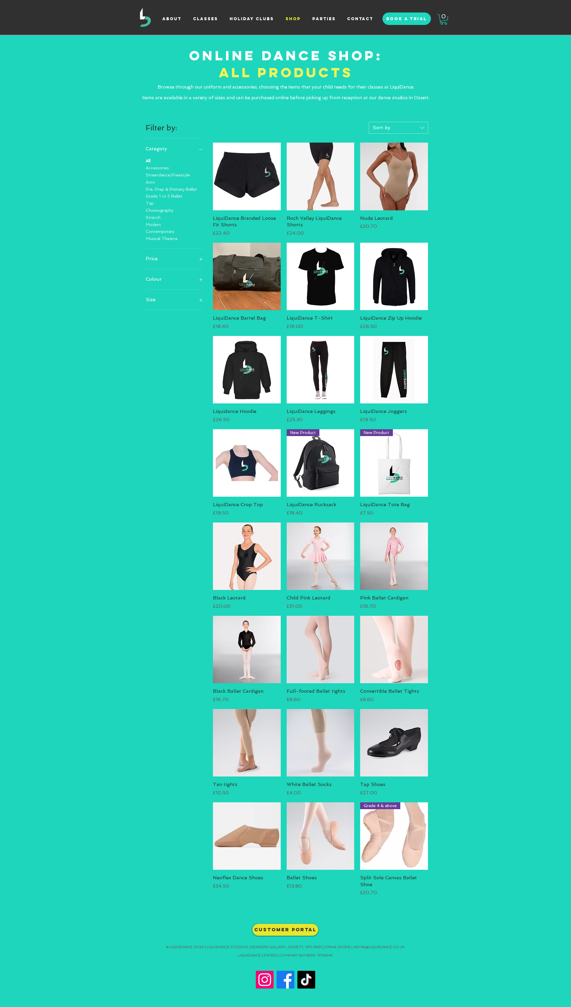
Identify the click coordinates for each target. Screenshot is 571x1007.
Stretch (153, 217)
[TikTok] (306, 980)
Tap (150, 203)
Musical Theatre (162, 238)
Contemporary (160, 231)
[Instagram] (265, 980)
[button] (443, 19)
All (148, 160)
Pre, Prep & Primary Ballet (171, 189)
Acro (150, 182)
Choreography (159, 210)
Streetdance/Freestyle (168, 175)
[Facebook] (285, 980)
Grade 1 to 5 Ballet (164, 196)
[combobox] (398, 128)
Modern (153, 224)
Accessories (157, 167)
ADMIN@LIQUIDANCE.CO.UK (379, 947)
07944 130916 (337, 947)
